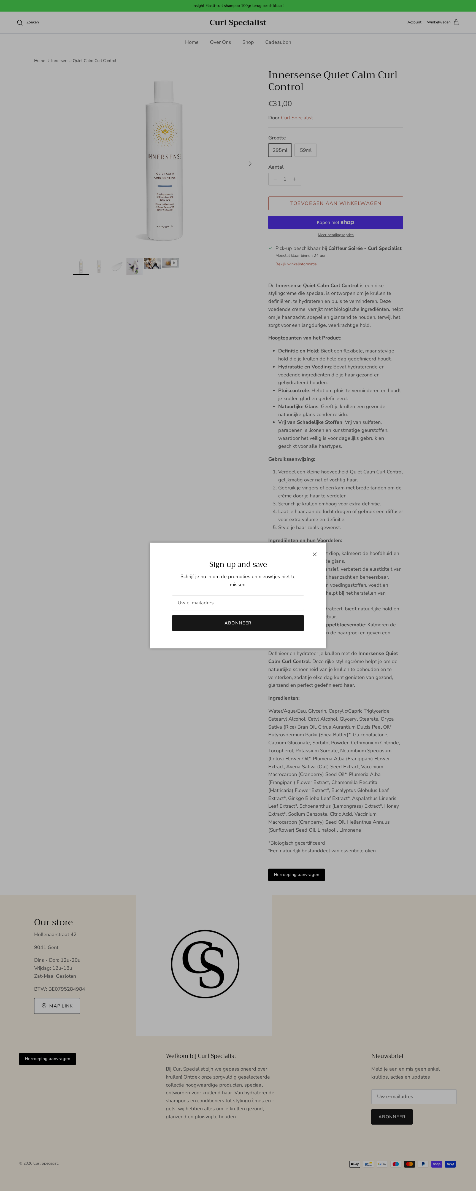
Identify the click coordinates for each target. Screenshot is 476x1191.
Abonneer (238, 623)
